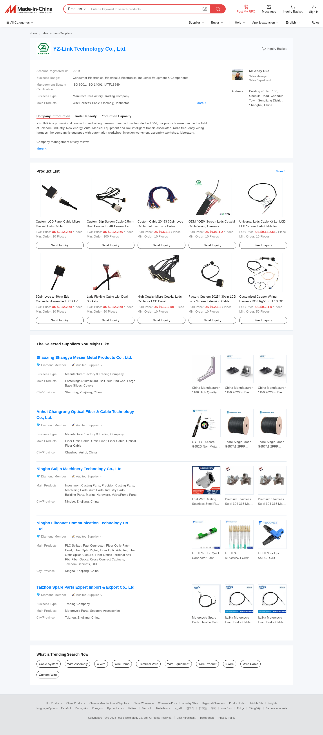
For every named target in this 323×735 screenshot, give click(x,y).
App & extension (263, 22)
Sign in (314, 11)
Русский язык (115, 708)
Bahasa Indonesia (276, 708)
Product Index (237, 703)
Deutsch (147, 708)
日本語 (203, 708)
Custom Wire (48, 674)
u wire (229, 664)
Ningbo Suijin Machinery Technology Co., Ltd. (79, 469)
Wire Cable (250, 664)
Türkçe (240, 708)
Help (238, 22)
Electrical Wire (148, 664)
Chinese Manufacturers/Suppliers (109, 703)
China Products (75, 703)
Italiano (132, 708)
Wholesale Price (167, 703)
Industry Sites (190, 703)
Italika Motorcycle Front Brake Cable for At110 (237, 622)
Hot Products (54, 703)
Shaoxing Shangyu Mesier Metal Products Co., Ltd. (84, 357)
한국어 (190, 708)
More (200, 103)
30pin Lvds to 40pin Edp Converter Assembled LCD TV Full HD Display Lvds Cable (59, 301)
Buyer (215, 22)
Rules (315, 22)
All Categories (20, 22)
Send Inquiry (60, 245)
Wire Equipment (178, 664)
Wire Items (121, 664)
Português (81, 708)
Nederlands (163, 708)
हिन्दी (213, 708)
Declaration (207, 717)
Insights (272, 703)
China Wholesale (144, 703)
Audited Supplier (89, 365)
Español (66, 708)
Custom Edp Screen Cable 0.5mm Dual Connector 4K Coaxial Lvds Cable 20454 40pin (110, 226)
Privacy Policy (226, 717)
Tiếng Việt (255, 708)
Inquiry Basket (274, 49)
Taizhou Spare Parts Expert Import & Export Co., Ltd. (86, 587)
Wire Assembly (77, 664)
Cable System (48, 664)
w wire (101, 664)
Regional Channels (213, 703)
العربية (178, 708)
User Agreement (186, 717)
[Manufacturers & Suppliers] (28, 9)
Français (97, 708)
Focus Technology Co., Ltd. (133, 717)
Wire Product (207, 664)
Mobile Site (256, 703)
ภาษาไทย (226, 708)
